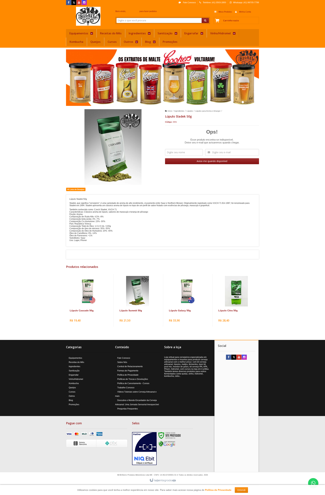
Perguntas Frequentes (127, 409)
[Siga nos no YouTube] (239, 357)
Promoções (74, 404)
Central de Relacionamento (130, 366)
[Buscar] (205, 20)
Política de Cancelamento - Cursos (133, 383)
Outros (72, 396)
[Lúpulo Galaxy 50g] (187, 300)
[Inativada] (144, 448)
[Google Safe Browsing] (166, 444)
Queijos (72, 387)
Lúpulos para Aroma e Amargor (208, 111)
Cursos (72, 392)
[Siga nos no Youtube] (79, 3)
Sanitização (74, 371)
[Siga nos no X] (73, 3)
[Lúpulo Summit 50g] (137, 300)
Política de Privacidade (127, 375)
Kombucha (74, 383)
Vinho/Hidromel (76, 379)
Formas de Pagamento (127, 371)
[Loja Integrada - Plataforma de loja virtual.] (162, 480)
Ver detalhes (90, 311)
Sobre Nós (122, 362)
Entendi (241, 490)
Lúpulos (190, 111)
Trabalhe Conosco (125, 387)
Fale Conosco (189, 2)
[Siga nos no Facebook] (68, 3)
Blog (71, 400)
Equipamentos (75, 358)
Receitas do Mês (76, 362)
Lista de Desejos (76, 189)
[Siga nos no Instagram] (84, 3)
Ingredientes (179, 111)
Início (170, 111)
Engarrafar (74, 375)
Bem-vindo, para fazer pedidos (136, 11)
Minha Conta (245, 12)
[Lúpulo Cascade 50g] (88, 300)
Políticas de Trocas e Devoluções (132, 379)
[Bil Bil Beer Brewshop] (88, 16)
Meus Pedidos (225, 12)
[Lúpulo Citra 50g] (236, 300)
